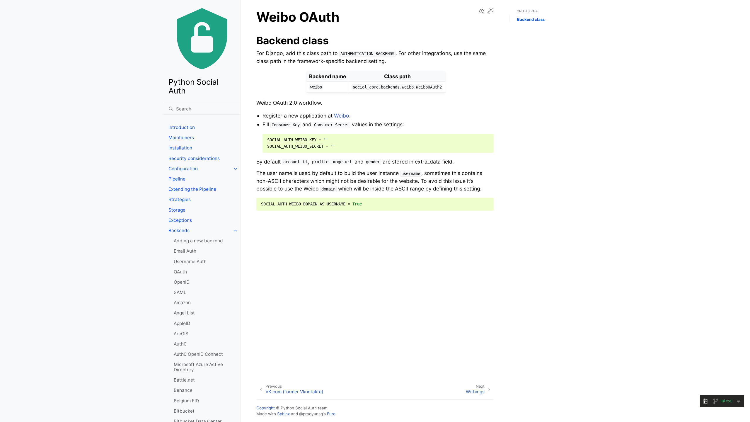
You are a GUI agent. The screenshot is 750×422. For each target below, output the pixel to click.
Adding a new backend (198, 241)
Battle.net (184, 380)
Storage (176, 210)
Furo (331, 413)
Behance (183, 390)
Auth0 (180, 344)
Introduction (181, 127)
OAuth (180, 272)
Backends (179, 230)
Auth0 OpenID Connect (198, 354)
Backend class (531, 19)
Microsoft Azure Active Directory (198, 367)
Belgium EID (186, 401)
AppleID (182, 323)
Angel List (184, 313)
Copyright (265, 408)
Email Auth (185, 251)
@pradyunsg (311, 413)
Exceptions (180, 220)
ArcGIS (181, 333)
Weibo (341, 116)
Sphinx (283, 413)
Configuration (183, 168)
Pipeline (176, 179)
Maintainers (181, 137)
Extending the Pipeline (192, 189)
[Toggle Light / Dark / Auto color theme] (490, 11)
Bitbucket (184, 411)
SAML (180, 292)
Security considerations (194, 158)
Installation (180, 148)
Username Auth (190, 261)
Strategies (179, 199)
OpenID (182, 282)
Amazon (182, 302)
